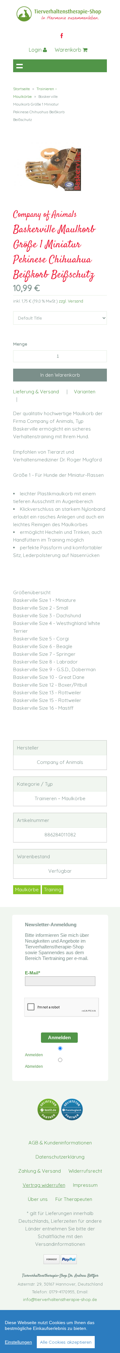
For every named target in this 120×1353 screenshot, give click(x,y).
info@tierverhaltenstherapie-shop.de (60, 1299)
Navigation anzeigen (19, 65)
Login (36, 50)
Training (52, 889)
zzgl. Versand (71, 301)
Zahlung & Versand (39, 1171)
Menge (20, 344)
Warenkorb (69, 50)
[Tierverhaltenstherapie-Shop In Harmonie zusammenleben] (61, 22)
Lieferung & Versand (36, 392)
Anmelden (59, 1037)
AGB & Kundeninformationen (60, 1143)
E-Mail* (32, 972)
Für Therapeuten (73, 1199)
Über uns (38, 1199)
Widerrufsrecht (85, 1171)
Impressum (85, 1185)
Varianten (84, 392)
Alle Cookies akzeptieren (66, 1342)
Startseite (21, 88)
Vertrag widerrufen (44, 1185)
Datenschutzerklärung (60, 1157)
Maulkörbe (27, 889)
